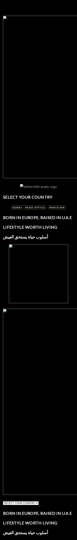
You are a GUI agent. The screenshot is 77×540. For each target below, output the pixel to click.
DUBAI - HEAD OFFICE (28, 207)
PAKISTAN (57, 207)
